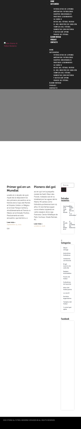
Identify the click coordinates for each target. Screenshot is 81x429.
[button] (61, 45)
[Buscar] (63, 189)
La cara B (58, 19)
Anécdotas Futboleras (63, 11)
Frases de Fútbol (61, 34)
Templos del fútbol (62, 27)
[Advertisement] (40, 161)
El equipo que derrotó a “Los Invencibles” (73, 210)
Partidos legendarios (63, 16)
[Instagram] (35, 423)
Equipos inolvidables (63, 14)
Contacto (53, 42)
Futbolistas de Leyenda (64, 9)
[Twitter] (29, 423)
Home (51, 50)
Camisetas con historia (64, 29)
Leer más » (11, 222)
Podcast (53, 39)
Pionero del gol (45, 187)
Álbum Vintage (55, 37)
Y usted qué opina (61, 32)
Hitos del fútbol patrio (64, 21)
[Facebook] (23, 423)
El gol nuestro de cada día (65, 24)
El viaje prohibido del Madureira (72, 224)
